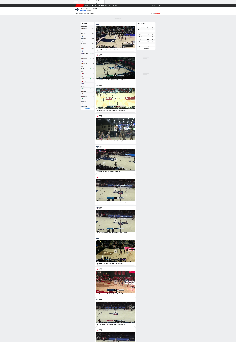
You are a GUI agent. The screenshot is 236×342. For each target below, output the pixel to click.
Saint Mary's (140, 39)
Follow (83, 10)
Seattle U (139, 46)
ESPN (79, 5)
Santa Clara (140, 31)
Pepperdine (140, 36)
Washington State (141, 43)
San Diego (140, 44)
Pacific (139, 41)
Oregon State (140, 32)
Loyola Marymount (141, 27)
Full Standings (146, 48)
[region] (146, 36)
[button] (157, 5)
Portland (139, 34)
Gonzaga (139, 29)
